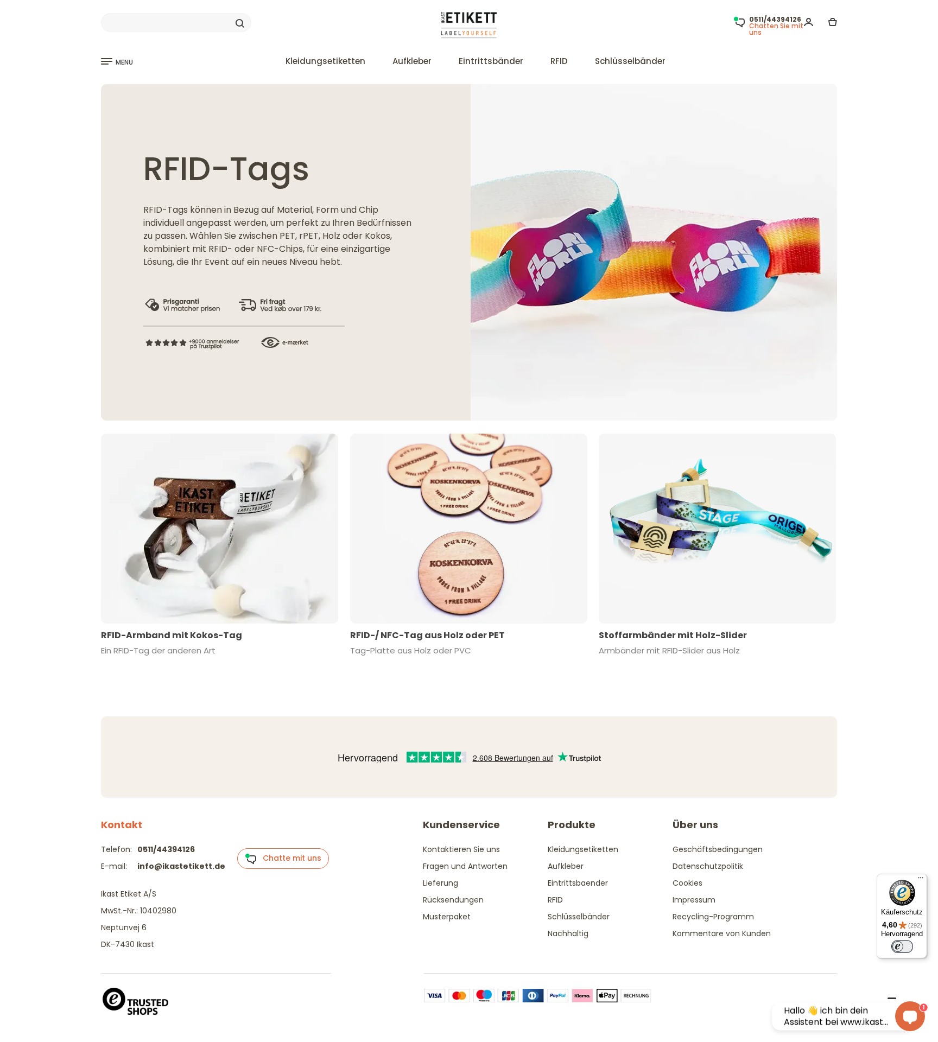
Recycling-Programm (713, 916)
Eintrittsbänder (491, 61)
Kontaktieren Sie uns (461, 849)
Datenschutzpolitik (708, 866)
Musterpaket (447, 916)
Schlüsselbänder (630, 61)
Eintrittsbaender (578, 883)
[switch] (902, 946)
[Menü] (920, 880)
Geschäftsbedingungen (718, 849)
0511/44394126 (166, 849)
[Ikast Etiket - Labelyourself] (469, 25)
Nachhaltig (568, 933)
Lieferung (440, 883)
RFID (559, 61)
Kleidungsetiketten (325, 61)
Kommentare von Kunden (722, 933)
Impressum (694, 899)
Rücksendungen (453, 899)
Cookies (687, 883)
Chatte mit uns (288, 858)
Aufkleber (412, 61)
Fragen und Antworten (465, 866)
